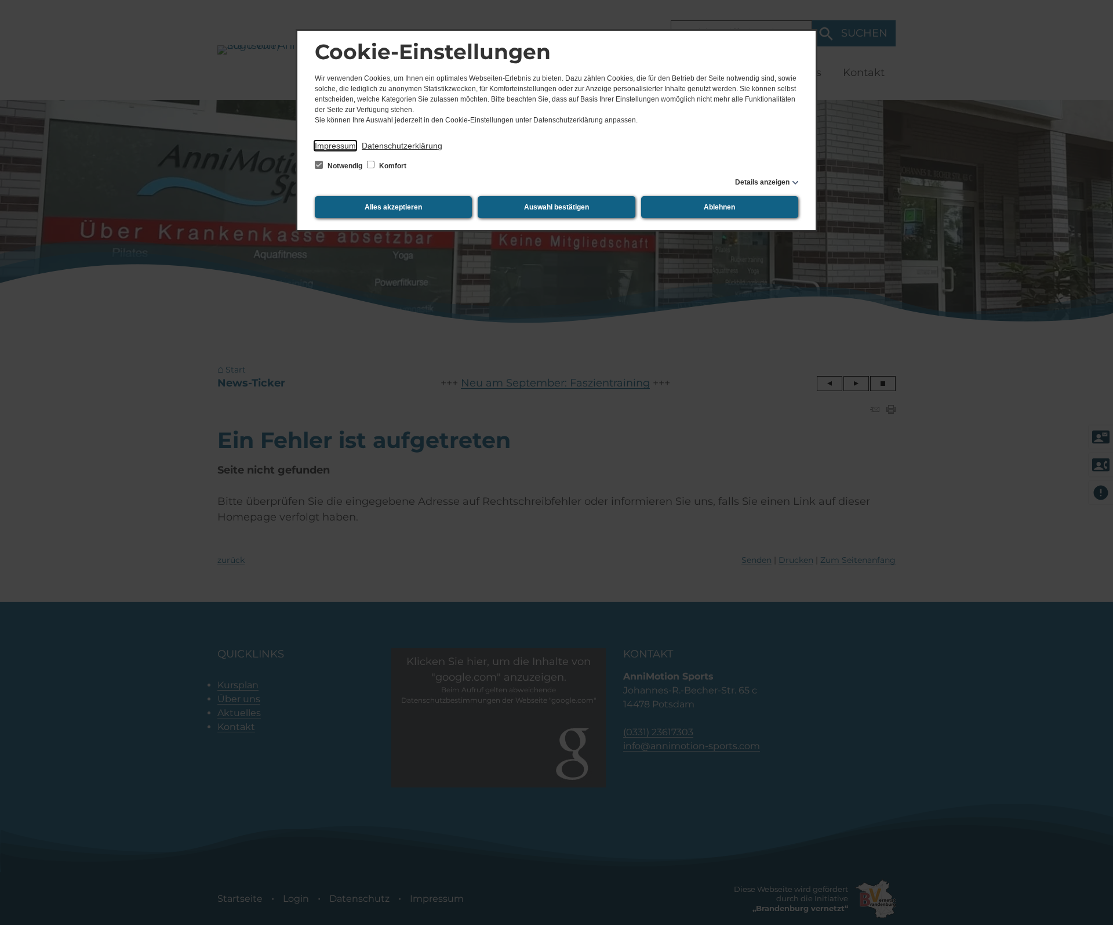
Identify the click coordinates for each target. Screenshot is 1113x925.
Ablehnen (719, 207)
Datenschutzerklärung (402, 145)
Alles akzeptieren (393, 207)
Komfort (391, 166)
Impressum (335, 145)
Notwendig (345, 166)
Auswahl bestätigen (556, 207)
